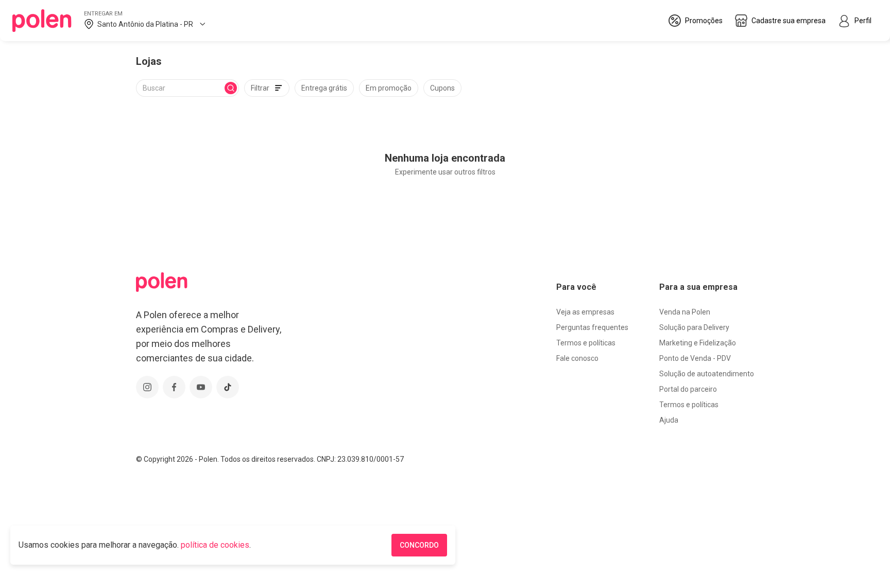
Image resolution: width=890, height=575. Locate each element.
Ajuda (668, 420)
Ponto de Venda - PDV (695, 358)
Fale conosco (577, 358)
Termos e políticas (585, 343)
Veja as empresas (585, 312)
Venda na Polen (684, 312)
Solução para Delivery (694, 327)
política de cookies (215, 545)
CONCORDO (419, 545)
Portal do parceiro (688, 389)
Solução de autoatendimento (706, 374)
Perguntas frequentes (592, 327)
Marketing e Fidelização (697, 343)
